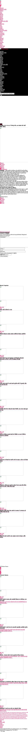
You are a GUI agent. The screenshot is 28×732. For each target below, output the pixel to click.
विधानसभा (25, 714)
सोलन (1, 17)
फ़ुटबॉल (1, 42)
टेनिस (1, 41)
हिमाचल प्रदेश (3, 9)
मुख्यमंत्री (10, 714)
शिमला (1, 20)
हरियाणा (2, 29)
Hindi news (24, 713)
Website (2, 251)
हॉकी (1, 43)
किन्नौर (1, 14)
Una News (25, 718)
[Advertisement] (14, 110)
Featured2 (5, 712)
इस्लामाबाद (21, 717)
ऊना (1, 12)
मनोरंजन (2, 47)
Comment (3, 237)
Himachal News (19, 714)
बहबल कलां (7, 717)
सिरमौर (1, 18)
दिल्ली (1, 32)
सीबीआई (3, 713)
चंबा (1, 25)
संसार (1, 36)
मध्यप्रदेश (2, 34)
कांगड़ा (1, 16)
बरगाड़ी (23, 714)
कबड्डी (1, 38)
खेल (1, 37)
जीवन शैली (2, 46)
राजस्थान (2, 33)
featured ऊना (14, 712)
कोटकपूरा (5, 714)
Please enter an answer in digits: (8, 253)
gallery (8, 712)
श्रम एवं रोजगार (14, 714)
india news (17, 713)
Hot (11, 712)
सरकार (18, 717)
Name (2, 248)
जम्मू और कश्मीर (3, 30)
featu (1, 713)
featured (1, 712)
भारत (1, 26)
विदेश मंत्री (24, 717)
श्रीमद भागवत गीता (5, 718)
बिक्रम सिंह (20, 713)
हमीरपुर (1, 10)
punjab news (23, 712)
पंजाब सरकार (6, 713)
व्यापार (1, 45)
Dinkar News (19, 712)
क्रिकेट (1, 39)
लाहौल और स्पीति (4, 21)
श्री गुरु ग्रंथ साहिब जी (11, 718)
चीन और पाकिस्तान (14, 717)
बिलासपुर (2, 24)
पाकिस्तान (1, 718)
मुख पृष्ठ (2, 8)
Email (2, 250)
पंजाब (1, 28)
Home (2, 719)
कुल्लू (1, 13)
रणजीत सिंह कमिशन (17, 718)
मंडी (1, 22)
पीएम (0, 717)
